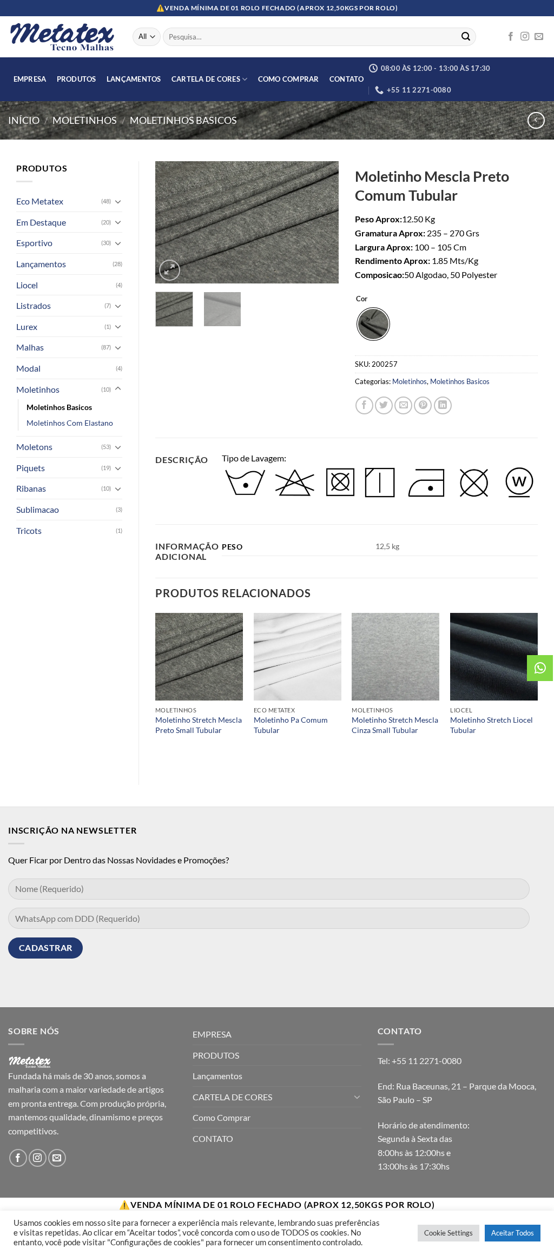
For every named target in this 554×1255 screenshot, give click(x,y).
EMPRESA (30, 79)
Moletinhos (84, 120)
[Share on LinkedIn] (443, 405)
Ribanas (31, 488)
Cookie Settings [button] (448, 1232)
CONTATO (346, 79)
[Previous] (172, 222)
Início (23, 120)
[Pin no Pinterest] (423, 405)
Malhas (30, 347)
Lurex (26, 326)
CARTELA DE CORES (206, 79)
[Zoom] (169, 270)
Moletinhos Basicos (183, 120)
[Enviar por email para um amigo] (403, 405)
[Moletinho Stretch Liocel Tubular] (494, 657)
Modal (28, 368)
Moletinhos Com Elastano (70, 422)
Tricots (29, 530)
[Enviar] (466, 37)
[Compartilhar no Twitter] (384, 405)
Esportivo (34, 242)
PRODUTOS (76, 79)
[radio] (373, 324)
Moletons (34, 446)
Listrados (33, 305)
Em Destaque (41, 222)
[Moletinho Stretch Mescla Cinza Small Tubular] (395, 657)
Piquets (30, 468)
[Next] (321, 222)
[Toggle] (118, 201)
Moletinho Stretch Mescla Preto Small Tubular (198, 725)
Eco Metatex (39, 201)
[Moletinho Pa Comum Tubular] (297, 657)
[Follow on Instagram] (524, 37)
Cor (361, 299)
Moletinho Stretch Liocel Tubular (491, 725)
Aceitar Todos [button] (512, 1232)
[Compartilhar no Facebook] (364, 405)
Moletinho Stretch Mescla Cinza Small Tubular (395, 725)
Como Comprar (288, 79)
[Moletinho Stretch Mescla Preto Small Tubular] (199, 657)
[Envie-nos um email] (539, 37)
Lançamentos (134, 79)
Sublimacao (37, 509)
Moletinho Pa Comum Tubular (291, 725)
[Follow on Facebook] (510, 37)
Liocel (27, 285)
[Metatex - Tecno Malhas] (62, 37)
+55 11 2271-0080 (426, 1060)
